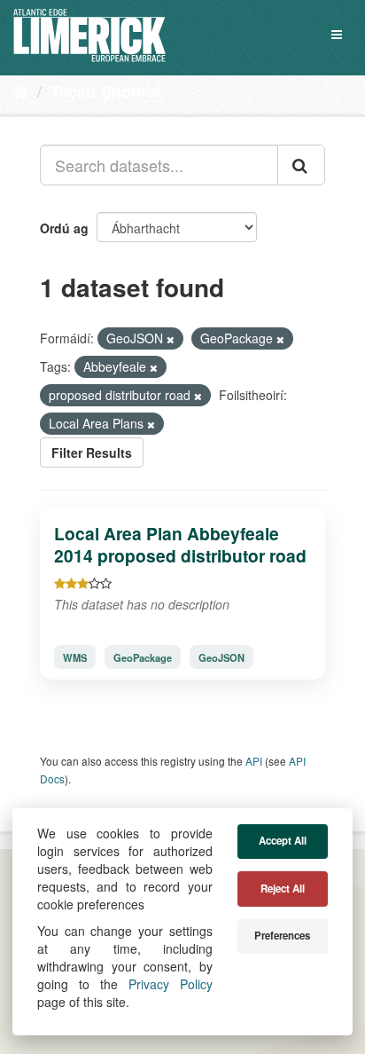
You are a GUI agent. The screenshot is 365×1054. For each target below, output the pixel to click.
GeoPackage (142, 657)
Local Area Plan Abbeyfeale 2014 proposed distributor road (180, 544)
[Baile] (20, 90)
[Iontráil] (301, 165)
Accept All (283, 840)
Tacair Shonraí (105, 91)
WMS (75, 657)
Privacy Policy (170, 984)
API (253, 760)
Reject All (282, 888)
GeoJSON (221, 657)
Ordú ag (64, 228)
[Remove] (171, 339)
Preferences (282, 935)
